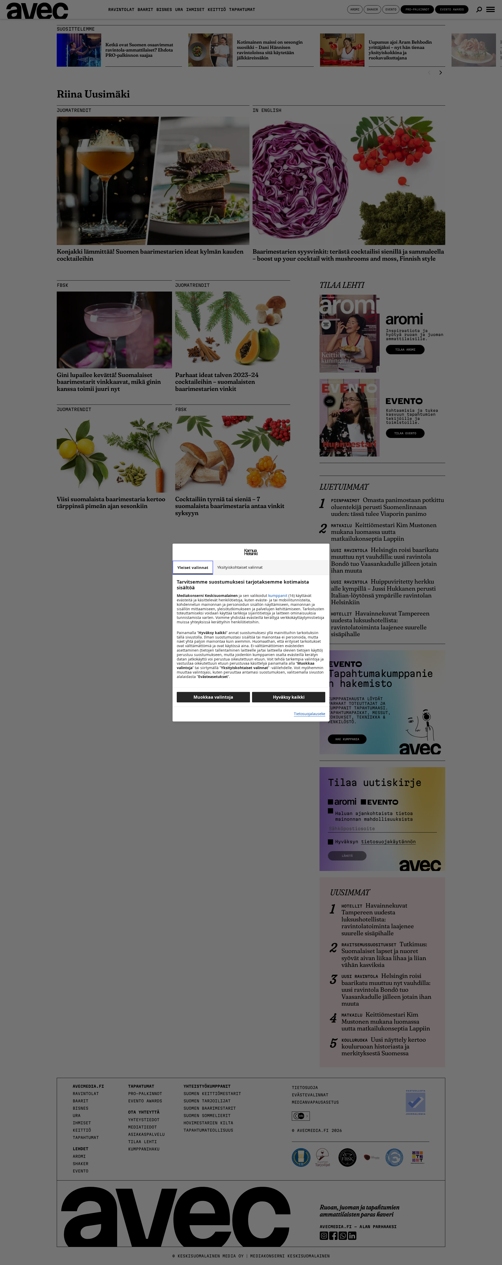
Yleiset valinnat (192, 567)
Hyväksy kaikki (289, 697)
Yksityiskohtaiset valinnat (240, 567)
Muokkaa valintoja (213, 697)
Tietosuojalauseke (309, 714)
